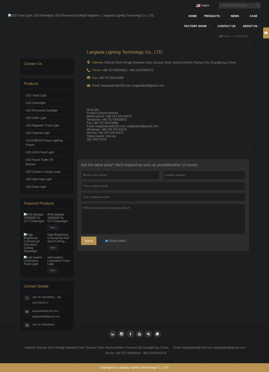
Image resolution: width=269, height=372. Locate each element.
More (52, 227)
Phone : (110, 353)
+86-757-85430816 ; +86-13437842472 (47, 300)
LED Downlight (35, 102)
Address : (31, 347)
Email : (177, 347)
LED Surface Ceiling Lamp (43, 171)
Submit (89, 240)
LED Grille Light (36, 117)
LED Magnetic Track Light (42, 125)
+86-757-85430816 (43, 324)
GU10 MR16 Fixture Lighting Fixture (44, 142)
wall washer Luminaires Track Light (58, 261)
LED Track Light (36, 95)
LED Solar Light (36, 186)
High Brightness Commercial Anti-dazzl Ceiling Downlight (58, 238)
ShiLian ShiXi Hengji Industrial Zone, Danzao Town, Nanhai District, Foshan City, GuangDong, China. (103, 347)
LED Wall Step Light (39, 179)
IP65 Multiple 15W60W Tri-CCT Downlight (57, 218)
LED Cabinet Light (38, 132)
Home (226, 36)
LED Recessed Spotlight (42, 110)
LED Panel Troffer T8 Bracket (39, 162)
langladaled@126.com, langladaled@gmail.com (46, 313)
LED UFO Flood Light (40, 152)
